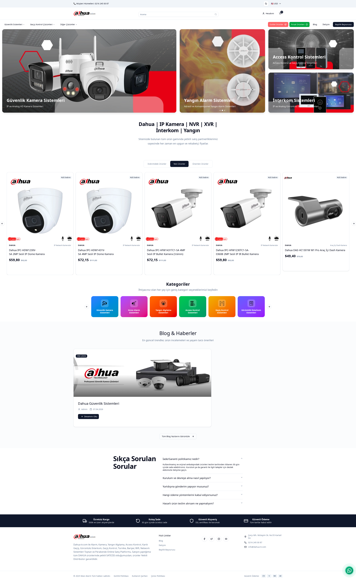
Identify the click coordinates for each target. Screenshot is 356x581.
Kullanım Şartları (140, 576)
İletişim (326, 24)
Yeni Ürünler (179, 164)
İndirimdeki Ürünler (157, 164)
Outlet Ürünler (276, 24)
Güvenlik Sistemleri (13, 24)
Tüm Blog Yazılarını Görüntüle (176, 436)
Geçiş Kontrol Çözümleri (41, 24)
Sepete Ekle (42, 268)
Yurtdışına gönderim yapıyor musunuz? (186, 486)
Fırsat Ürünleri (298, 24)
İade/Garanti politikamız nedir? (181, 459)
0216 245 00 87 (102, 3)
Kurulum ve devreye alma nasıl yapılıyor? (187, 478)
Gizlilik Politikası (121, 576)
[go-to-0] (220, 110)
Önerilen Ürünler (200, 164)
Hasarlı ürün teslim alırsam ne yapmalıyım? (188, 503)
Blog (315, 24)
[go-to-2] (224, 110)
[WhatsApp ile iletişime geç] (349, 570)
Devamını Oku (90, 416)
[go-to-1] (222, 110)
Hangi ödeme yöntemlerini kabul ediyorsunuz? (190, 495)
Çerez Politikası (158, 576)
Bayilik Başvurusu (343, 24)
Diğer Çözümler (67, 24)
